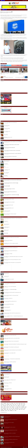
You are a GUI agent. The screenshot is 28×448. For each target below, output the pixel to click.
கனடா (17, 404)
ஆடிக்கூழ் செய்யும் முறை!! (6, 125)
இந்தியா (22, 403)
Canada (7, 409)
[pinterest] (26, 0)
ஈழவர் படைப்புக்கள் (2, 404)
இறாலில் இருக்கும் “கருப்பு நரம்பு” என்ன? (8, 137)
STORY (8, 410)
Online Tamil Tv (2, 410)
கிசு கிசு (21, 404)
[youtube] (25, 0)
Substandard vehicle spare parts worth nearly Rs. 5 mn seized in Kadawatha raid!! (12, 153)
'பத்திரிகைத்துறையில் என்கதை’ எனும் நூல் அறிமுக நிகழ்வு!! (10, 335)
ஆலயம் (14, 403)
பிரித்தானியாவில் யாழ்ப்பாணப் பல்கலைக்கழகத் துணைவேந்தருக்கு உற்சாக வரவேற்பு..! (12, 259)
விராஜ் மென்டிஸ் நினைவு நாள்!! (7, 416)
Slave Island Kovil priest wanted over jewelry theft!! (9, 147)
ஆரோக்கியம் (12, 403)
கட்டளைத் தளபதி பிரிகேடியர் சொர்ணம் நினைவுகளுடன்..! (10, 283)
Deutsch (10, 409)
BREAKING (5, 409)
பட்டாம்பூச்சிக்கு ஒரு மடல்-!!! (7, 169)
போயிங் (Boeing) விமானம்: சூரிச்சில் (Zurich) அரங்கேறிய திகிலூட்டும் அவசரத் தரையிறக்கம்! (13, 256)
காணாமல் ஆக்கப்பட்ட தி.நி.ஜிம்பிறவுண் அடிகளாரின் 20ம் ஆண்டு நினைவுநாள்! (12, 436)
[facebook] (23, 447)
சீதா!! (4, 166)
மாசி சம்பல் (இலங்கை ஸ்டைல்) (7, 131)
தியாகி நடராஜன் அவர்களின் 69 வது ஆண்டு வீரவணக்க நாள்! (10, 301)
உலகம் (5, 404)
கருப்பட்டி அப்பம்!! (6, 134)
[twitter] (23, 0)
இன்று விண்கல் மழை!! (6, 273)
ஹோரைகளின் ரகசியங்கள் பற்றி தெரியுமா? (8, 240)
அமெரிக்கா (2, 403)
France (17, 409)
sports (6, 410)
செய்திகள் (5, 63)
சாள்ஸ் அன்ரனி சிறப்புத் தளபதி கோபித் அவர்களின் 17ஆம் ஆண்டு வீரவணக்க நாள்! (12, 292)
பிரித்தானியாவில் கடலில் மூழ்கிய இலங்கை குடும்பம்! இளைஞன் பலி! (10, 247)
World (15, 410)
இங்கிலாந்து (19, 403)
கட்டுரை (13, 404)
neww (23, 409)
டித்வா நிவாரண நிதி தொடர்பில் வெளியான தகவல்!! (9, 442)
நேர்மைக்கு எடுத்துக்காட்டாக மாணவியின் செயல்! (5, 73)
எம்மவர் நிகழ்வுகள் (8, 404)
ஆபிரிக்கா (8, 403)
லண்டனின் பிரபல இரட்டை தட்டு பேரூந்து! (8, 253)
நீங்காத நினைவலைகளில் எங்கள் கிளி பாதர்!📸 (8, 422)
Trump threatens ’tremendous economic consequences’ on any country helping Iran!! (13, 141)
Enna (15, 409)
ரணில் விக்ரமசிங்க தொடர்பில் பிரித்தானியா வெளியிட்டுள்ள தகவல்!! (10, 439)
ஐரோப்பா (11, 404)
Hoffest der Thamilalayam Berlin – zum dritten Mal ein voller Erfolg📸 (11, 194)
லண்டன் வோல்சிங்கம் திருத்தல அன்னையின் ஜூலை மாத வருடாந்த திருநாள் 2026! (12, 262)
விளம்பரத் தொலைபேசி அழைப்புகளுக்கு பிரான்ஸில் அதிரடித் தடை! (10, 250)
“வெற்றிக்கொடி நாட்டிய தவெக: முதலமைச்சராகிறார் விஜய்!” (10, 286)
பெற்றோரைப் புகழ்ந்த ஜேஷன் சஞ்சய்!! (8, 388)
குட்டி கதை (24, 404)
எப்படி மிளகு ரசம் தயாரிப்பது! (7, 128)
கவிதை (15, 404)
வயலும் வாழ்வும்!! (6, 163)
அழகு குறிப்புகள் (5, 403)
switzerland (11, 410)
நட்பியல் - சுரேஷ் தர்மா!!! (6, 172)
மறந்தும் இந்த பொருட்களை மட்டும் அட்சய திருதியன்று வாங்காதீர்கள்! (11, 243)
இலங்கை (3, 63)
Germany (19, 409)
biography (2, 409)
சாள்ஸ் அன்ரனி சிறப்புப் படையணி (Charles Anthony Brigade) (10, 289)
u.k (13, 410)
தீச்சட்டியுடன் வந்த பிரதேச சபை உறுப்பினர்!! (22, 73)
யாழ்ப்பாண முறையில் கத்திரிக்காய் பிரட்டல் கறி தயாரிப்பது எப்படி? (10, 122)
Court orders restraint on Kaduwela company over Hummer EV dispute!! (11, 144)
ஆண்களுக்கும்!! (5, 175)
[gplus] (24, 0)
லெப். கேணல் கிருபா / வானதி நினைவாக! (8, 298)
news (21, 409)
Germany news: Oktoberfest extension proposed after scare (10, 191)
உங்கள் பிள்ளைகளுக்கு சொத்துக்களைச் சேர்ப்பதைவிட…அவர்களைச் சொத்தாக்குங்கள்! (13, 218)
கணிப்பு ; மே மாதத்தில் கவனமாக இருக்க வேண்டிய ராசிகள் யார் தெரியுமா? (11, 237)
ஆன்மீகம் (17, 403)
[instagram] (25, 447)
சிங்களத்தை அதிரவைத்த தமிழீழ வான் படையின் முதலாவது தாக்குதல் (11, 295)
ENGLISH (13, 409)
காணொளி (19, 404)
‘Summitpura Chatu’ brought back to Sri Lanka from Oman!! (10, 156)
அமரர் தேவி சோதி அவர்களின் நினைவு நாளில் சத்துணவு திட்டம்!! (10, 419)
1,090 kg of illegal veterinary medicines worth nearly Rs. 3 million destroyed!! (12, 150)
